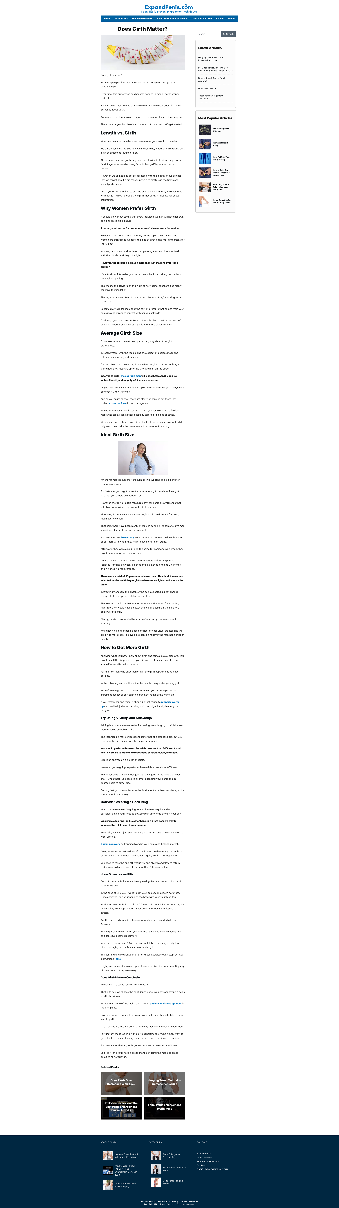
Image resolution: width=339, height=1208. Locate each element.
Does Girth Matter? (143, 29)
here (118, 958)
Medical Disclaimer (167, 1202)
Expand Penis (204, 1153)
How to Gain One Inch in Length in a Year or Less (215, 173)
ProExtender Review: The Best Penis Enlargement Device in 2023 (121, 1108)
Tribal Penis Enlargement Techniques (164, 1108)
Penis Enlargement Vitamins (215, 130)
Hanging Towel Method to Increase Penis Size (164, 1083)
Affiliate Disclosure (188, 1202)
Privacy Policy (148, 1202)
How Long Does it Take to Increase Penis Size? (215, 187)
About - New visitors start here (212, 1169)
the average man (131, 376)
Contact (201, 1165)
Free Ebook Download (208, 1161)
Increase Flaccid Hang (215, 144)
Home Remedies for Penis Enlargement (215, 201)
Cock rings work (111, 844)
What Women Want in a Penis (169, 1169)
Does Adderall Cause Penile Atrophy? (215, 79)
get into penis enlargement (166, 1003)
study (130, 537)
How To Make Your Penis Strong (215, 158)
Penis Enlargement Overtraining (169, 1156)
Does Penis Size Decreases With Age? (121, 1083)
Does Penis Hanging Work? (169, 1182)
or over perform (117, 403)
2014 (124, 537)
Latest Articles (204, 1157)
